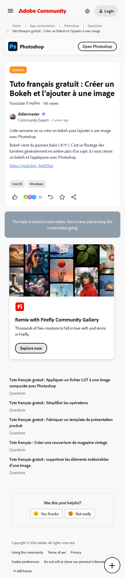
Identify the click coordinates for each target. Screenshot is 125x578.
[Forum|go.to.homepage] (43, 11)
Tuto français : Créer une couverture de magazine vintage (58, 442)
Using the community (27, 552)
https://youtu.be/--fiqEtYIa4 (31, 165)
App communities (42, 26)
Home (16, 26)
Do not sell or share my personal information (76, 561)
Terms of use (57, 552)
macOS (17, 184)
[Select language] (87, 11)
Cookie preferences (25, 561)
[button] (10, 12)
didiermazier (29, 113)
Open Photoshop (97, 46)
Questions (95, 26)
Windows (36, 184)
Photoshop (71, 26)
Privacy (76, 552)
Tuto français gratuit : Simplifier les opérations (48, 402)
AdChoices (24, 571)
